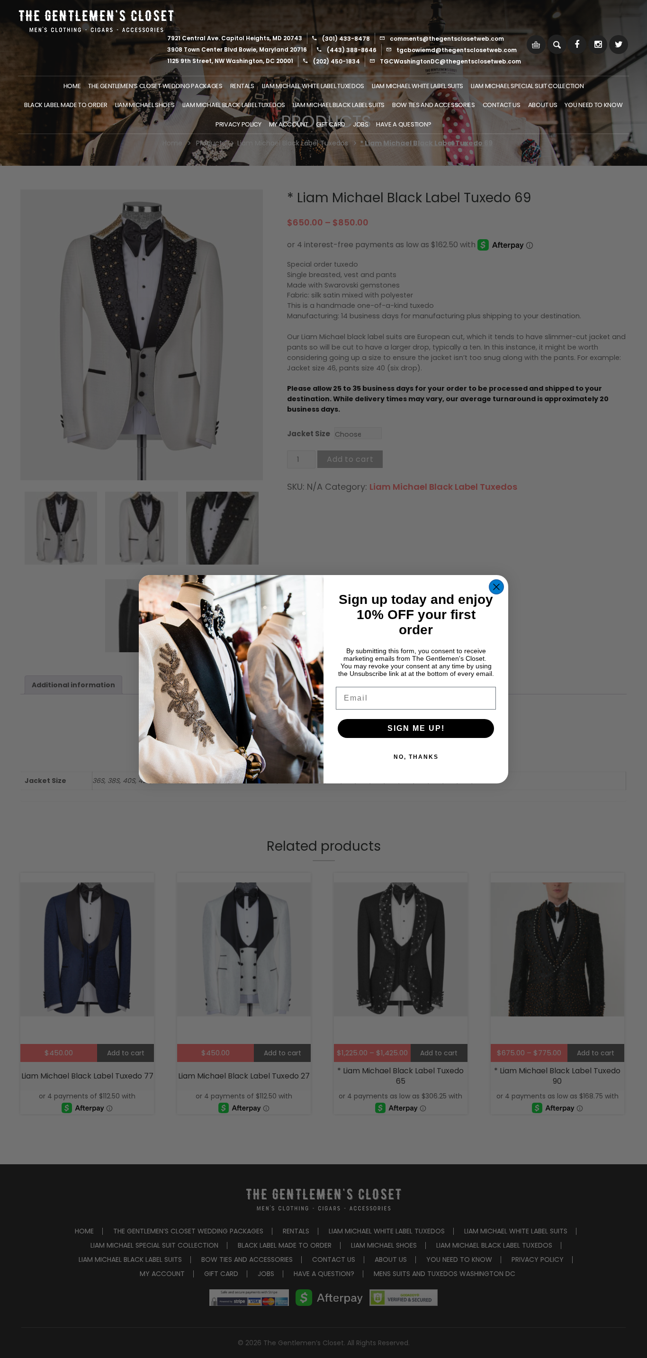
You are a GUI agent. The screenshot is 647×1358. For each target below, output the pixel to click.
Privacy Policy (238, 124)
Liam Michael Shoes (145, 104)
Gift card (330, 124)
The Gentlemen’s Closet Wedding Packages (155, 85)
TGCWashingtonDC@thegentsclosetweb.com (450, 61)
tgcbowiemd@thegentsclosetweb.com (456, 50)
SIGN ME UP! (416, 728)
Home (72, 85)
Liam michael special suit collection (527, 85)
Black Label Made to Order (66, 104)
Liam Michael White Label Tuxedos (313, 85)
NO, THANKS (416, 757)
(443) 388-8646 (352, 50)
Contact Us (502, 104)
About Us (542, 104)
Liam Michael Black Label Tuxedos (233, 104)
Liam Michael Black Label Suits (339, 104)
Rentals (242, 85)
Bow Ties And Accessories (433, 104)
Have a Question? (403, 124)
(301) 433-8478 (346, 39)
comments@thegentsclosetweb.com (447, 39)
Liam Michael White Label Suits (417, 85)
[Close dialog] (496, 587)
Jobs (360, 124)
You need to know (593, 104)
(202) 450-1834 (336, 61)
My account (288, 124)
